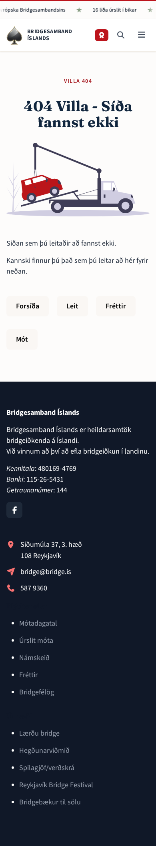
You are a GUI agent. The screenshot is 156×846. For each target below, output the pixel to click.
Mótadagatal (38, 623)
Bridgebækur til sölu (50, 802)
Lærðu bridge (39, 733)
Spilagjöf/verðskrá (46, 768)
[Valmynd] (141, 35)
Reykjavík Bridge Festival (56, 785)
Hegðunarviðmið (44, 751)
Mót (22, 339)
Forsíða (27, 306)
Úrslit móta (36, 641)
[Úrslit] (101, 35)
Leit (72, 306)
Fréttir (116, 306)
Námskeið (34, 658)
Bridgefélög (36, 692)
